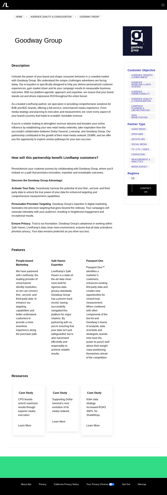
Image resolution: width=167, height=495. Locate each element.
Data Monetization (139, 116)
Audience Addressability (140, 93)
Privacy (42, 484)
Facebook (138, 488)
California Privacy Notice (66, 484)
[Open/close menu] (163, 5)
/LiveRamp (25, 467)
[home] (5, 5)
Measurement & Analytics (140, 160)
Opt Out (126, 484)
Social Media (139, 144)
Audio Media (138, 129)
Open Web (137, 134)
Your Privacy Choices (97, 484)
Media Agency (139, 166)
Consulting (138, 154)
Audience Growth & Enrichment (141, 76)
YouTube (151, 488)
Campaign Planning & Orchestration (140, 108)
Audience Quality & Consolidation (141, 100)
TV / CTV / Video (140, 149)
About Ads (26, 484)
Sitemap (142, 484)
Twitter (144, 488)
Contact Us (145, 190)
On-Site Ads (138, 139)
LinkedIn (131, 488)
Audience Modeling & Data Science (141, 84)
